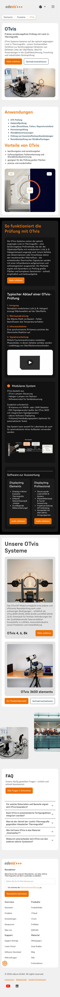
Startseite (9, 907)
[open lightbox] (14, 743)
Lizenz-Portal (10, 946)
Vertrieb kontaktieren (36, 61)
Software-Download (13, 952)
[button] (42, 7)
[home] (13, 6)
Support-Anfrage (11, 941)
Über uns (8, 930)
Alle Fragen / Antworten (19, 790)
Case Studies (36, 946)
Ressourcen (9, 924)
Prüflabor (35, 924)
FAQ (33, 957)
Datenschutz (21, 980)
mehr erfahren (18, 521)
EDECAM (34, 930)
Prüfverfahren (36, 963)
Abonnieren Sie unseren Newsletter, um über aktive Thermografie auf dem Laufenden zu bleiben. (26, 875)
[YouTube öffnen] (8, 986)
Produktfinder (36, 907)
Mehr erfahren (13, 61)
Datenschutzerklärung (30, 887)
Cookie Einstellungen (37, 980)
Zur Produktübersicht (17, 701)
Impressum (9, 980)
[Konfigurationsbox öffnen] (4, 963)
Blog (33, 952)
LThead (34, 913)
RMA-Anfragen (11, 957)
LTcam (34, 919)
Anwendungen (10, 919)
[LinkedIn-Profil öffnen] (17, 986)
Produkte (8, 913)
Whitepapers (36, 941)
